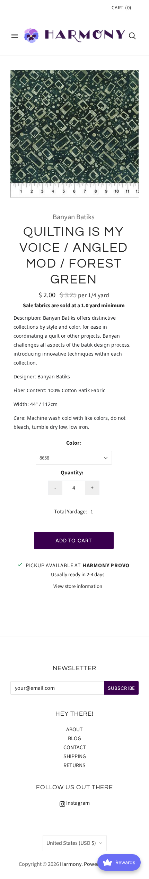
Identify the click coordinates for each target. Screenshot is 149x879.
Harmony (70, 864)
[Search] (132, 36)
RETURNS (74, 765)
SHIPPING (74, 756)
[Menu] (14, 36)
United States (71, 843)
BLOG (74, 738)
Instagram (77, 803)
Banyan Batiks (74, 217)
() (122, 7)
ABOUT (74, 729)
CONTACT (74, 747)
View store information (77, 586)
